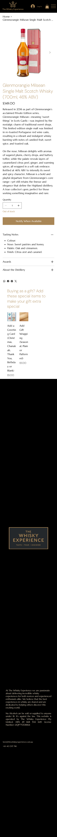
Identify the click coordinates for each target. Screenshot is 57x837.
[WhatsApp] (4, 281)
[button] (47, 6)
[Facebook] (8, 281)
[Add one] (18, 205)
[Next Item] (49, 52)
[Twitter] (15, 281)
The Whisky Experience (12, 9)
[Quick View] (11, 316)
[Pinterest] (11, 281)
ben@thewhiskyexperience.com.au (18, 742)
